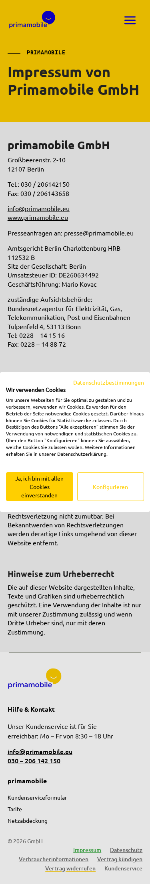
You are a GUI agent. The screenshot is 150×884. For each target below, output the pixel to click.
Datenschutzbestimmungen (108, 382)
